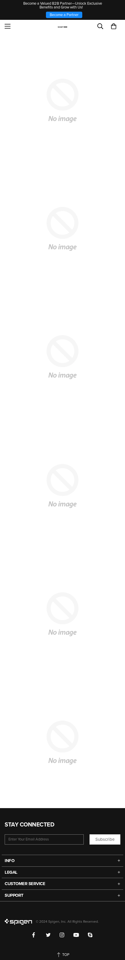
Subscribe (105, 839)
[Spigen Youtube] (76, 935)
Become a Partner (64, 15)
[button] (113, 26)
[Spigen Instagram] (62, 935)
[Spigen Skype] (90, 935)
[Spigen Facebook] (34, 935)
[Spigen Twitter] (48, 935)
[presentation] (62, 357)
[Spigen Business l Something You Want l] (63, 26)
